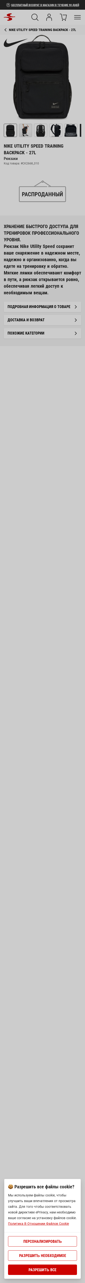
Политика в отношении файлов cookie (38, 1224)
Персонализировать (42, 1241)
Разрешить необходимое (42, 1255)
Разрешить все (42, 1270)
